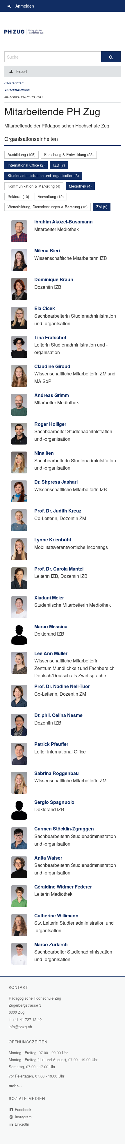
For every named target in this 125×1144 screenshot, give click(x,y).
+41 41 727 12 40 (27, 1019)
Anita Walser (48, 857)
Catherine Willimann (56, 915)
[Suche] (111, 56)
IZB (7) (59, 165)
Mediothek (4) (80, 186)
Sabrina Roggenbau (56, 773)
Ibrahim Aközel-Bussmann (63, 221)
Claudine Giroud (52, 366)
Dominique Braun (53, 279)
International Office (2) (26, 165)
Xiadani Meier (49, 597)
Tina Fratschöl (50, 337)
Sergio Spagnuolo (54, 802)
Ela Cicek (44, 308)
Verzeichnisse (17, 90)
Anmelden (24, 6)
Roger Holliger (50, 424)
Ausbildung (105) (21, 154)
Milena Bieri (47, 250)
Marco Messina (50, 626)
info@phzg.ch (20, 1026)
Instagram (23, 1116)
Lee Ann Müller (50, 653)
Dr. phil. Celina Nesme (58, 715)
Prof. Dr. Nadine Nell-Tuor (62, 686)
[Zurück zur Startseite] (62, 31)
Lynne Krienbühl (52, 539)
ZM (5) (101, 206)
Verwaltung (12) (51, 196)
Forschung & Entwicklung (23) (69, 154)
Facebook (23, 1109)
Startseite (14, 83)
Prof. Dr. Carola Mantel (58, 568)
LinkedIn (22, 1124)
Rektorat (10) (18, 196)
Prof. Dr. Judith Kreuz (57, 510)
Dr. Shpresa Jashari (56, 481)
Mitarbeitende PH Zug (23, 97)
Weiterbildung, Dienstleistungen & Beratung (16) (48, 206)
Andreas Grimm (51, 395)
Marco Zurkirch (51, 944)
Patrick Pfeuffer (51, 744)
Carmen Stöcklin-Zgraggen (64, 828)
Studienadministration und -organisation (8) (43, 175)
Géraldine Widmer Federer (63, 886)
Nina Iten (44, 452)
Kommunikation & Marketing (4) (34, 186)
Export (21, 71)
